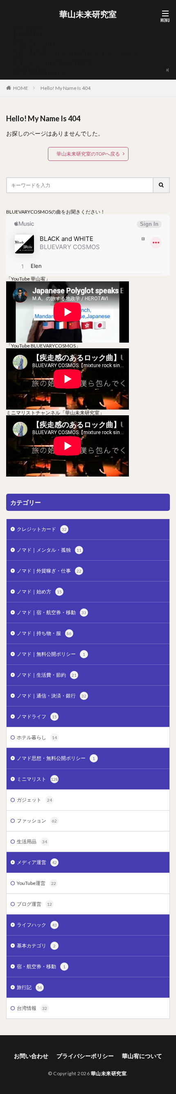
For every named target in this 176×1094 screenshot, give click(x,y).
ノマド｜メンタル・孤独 (49, 550)
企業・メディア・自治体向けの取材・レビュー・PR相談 (75, 53)
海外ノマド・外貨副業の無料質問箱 (52, 63)
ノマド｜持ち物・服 (44, 633)
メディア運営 (37, 862)
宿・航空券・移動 (41, 966)
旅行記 (29, 987)
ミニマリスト (37, 779)
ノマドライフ (37, 716)
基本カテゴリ (36, 945)
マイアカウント (30, 48)
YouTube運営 (36, 883)
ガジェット (34, 800)
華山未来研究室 (88, 14)
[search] (161, 185)
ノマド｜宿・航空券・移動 (51, 612)
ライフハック (37, 925)
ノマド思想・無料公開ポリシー (56, 758)
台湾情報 (32, 1008)
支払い (20, 58)
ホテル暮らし (37, 737)
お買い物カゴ (28, 34)
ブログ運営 (34, 904)
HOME (20, 88)
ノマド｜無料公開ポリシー (51, 654)
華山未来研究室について (40, 73)
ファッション (37, 821)
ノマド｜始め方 (39, 591)
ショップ (23, 39)
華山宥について (30, 68)
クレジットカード (42, 529)
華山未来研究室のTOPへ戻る (88, 154)
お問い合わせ (28, 29)
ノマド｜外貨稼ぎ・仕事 (49, 571)
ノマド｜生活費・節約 (47, 675)
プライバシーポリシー (37, 43)
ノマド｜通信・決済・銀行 (51, 696)
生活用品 (32, 841)
